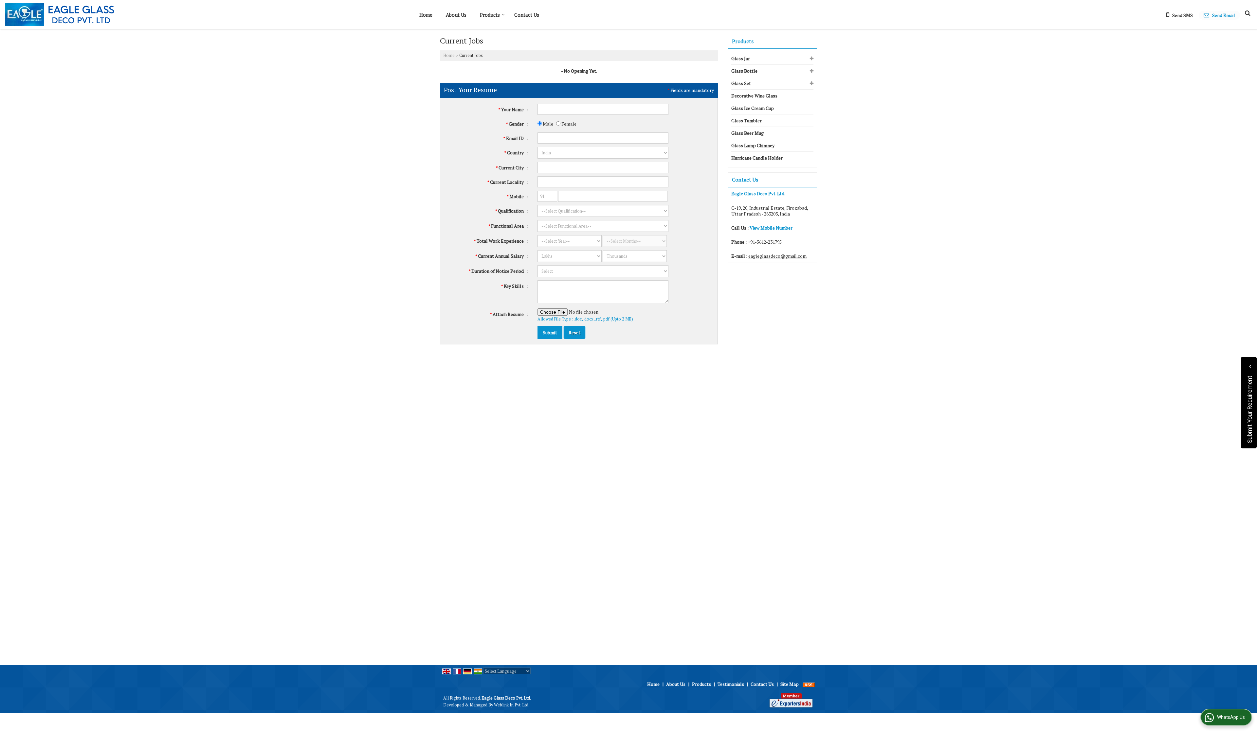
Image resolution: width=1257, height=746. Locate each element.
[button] (771, 228)
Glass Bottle (744, 71)
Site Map (789, 684)
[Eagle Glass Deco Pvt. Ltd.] (59, 14)
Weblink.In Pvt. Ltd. (511, 705)
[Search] (1247, 12)
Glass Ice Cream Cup (752, 108)
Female (568, 124)
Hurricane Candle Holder (757, 158)
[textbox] (602, 167)
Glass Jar (740, 58)
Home (425, 14)
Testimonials (731, 684)
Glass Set (741, 83)
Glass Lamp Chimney (752, 145)
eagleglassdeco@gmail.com (777, 256)
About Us (456, 14)
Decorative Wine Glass (754, 96)
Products (490, 14)
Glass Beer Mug (747, 133)
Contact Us (526, 14)
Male (547, 124)
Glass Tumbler (746, 120)
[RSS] (809, 684)
